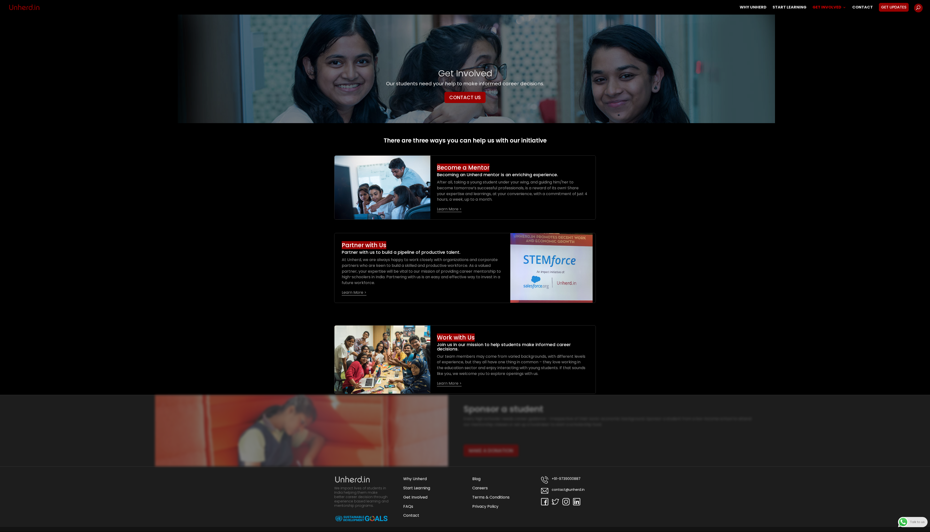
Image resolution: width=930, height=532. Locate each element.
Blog (476, 479)
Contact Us (465, 97)
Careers (480, 488)
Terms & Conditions (491, 497)
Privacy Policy (485, 506)
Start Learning (789, 8)
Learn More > (449, 209)
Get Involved (827, 8)
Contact (862, 8)
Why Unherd (753, 8)
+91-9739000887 (566, 478)
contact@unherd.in (568, 489)
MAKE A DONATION (491, 450)
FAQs (408, 506)
